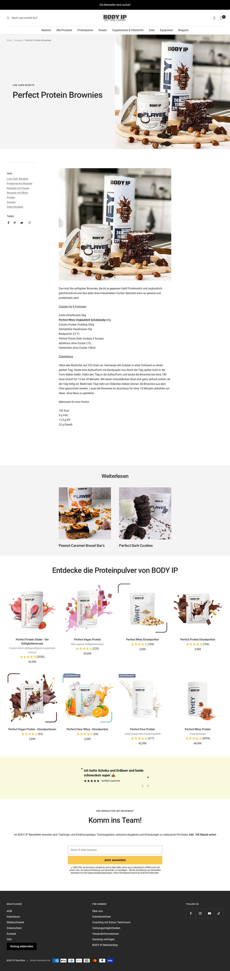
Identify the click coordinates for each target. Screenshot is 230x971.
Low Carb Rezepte (24, 85)
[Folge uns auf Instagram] (200, 913)
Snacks (11, 202)
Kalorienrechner (101, 916)
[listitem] (8, 222)
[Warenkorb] (221, 17)
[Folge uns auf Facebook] (190, 913)
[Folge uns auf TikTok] (218, 913)
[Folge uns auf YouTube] (209, 913)
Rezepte (18, 40)
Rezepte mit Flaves (18, 188)
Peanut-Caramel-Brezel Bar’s (81, 545)
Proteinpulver (85, 30)
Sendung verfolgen (103, 939)
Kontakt (11, 933)
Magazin (183, 30)
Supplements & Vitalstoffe (127, 30)
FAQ (9, 939)
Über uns (97, 911)
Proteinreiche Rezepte (19, 183)
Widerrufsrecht (15, 922)
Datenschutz (14, 928)
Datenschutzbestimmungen (99, 873)
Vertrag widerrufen (21, 946)
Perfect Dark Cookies (136, 545)
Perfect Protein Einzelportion (197, 639)
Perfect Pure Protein (142, 729)
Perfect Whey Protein (198, 729)
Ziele (152, 30)
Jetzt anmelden (115, 860)
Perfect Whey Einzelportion (142, 639)
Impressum (13, 916)
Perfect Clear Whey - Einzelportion (87, 729)
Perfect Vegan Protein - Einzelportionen (32, 729)
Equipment (166, 30)
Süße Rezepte (15, 207)
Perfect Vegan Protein (87, 639)
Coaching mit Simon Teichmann (111, 922)
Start (9, 40)
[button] (32, 657)
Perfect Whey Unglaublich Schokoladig (82, 319)
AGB (9, 911)
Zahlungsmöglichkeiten (106, 928)
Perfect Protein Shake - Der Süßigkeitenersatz (32, 641)
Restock (46, 30)
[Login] (214, 17)
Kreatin (102, 30)
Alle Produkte (64, 30)
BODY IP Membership (105, 945)
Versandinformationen (105, 933)
